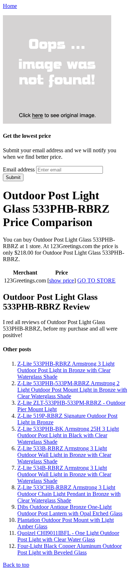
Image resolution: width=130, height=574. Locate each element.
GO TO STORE (96, 280)
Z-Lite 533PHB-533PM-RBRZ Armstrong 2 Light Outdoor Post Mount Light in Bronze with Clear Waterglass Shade (72, 389)
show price (61, 280)
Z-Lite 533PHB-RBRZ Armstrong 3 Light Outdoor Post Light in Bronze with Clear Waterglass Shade (65, 370)
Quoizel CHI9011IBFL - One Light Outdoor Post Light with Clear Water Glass (68, 536)
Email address (19, 169)
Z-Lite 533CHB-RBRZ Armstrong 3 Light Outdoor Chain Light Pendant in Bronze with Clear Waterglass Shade (69, 493)
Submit (13, 177)
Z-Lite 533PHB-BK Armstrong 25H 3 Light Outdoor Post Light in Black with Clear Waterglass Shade (68, 435)
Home (10, 6)
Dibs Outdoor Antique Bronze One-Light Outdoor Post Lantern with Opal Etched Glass (69, 510)
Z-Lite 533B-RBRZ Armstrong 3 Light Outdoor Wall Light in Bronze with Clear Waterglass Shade (64, 454)
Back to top (16, 565)
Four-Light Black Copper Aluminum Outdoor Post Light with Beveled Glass (69, 549)
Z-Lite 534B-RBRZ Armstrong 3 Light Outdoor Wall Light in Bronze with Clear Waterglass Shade (64, 474)
